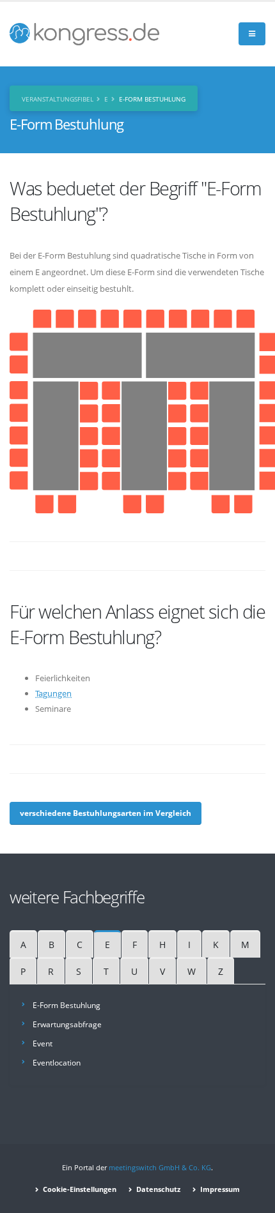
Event (42, 1043)
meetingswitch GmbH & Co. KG (160, 1167)
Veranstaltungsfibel (57, 98)
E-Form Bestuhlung (66, 1005)
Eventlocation (57, 1062)
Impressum (219, 1189)
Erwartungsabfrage (67, 1024)
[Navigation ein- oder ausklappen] (252, 34)
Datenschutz (157, 1189)
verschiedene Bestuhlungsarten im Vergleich (105, 813)
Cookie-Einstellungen (78, 1189)
